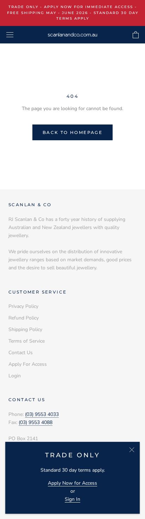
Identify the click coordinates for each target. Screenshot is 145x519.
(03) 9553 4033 (42, 414)
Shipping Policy (25, 329)
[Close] (131, 449)
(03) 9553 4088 (35, 422)
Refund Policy (23, 318)
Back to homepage (72, 132)
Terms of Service (26, 341)
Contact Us (20, 352)
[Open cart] (136, 34)
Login (14, 375)
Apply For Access (27, 364)
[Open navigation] (9, 34)
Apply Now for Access (72, 483)
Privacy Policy (23, 306)
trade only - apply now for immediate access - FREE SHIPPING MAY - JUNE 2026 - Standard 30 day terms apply (72, 13)
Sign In (72, 499)
